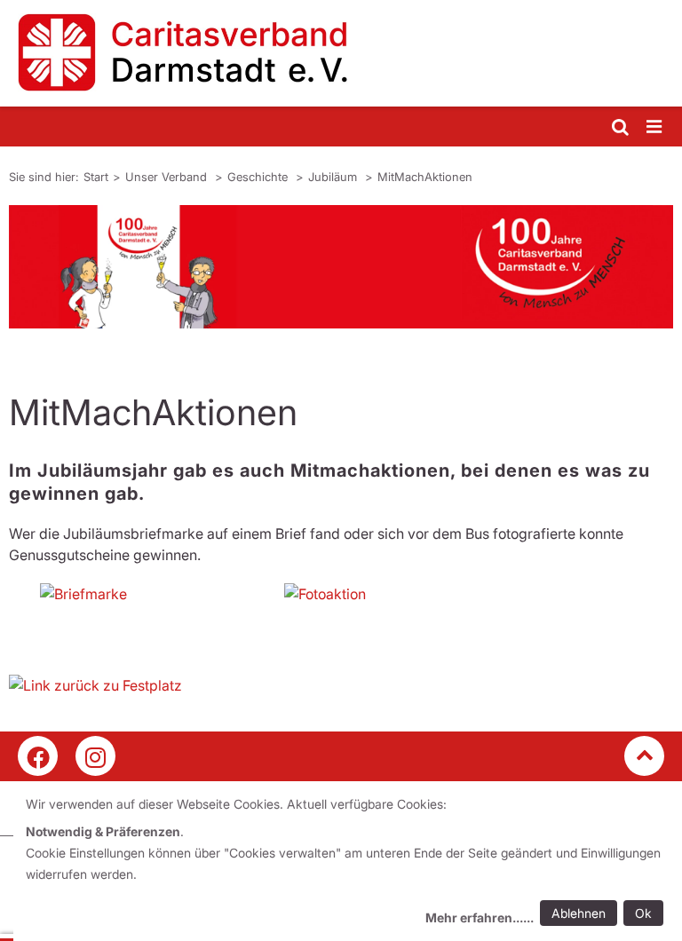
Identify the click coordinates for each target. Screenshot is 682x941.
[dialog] (347, 863)
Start (95, 177)
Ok (643, 913)
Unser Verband (167, 177)
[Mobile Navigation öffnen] (655, 127)
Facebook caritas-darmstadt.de (38, 756)
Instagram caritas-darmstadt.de (95, 756)
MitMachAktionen (424, 177)
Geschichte (259, 177)
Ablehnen (578, 913)
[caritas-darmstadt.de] (341, 53)
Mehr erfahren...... (479, 917)
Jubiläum (334, 177)
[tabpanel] (341, 266)
